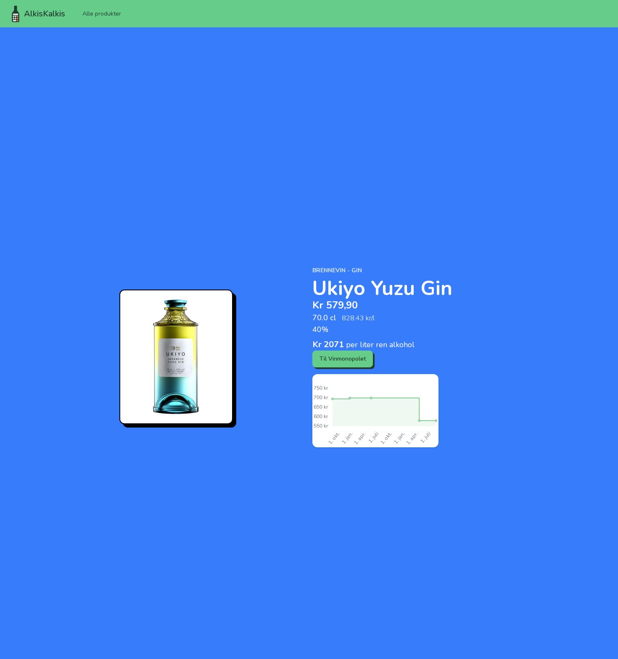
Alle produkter (101, 14)
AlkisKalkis (44, 13)
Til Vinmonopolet (343, 359)
